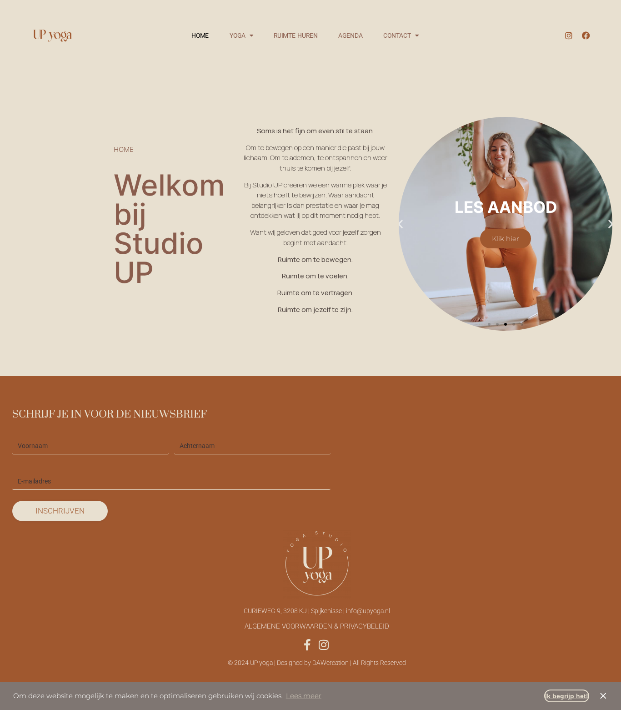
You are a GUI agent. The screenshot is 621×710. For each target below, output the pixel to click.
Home (200, 35)
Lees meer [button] (303, 695)
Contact (397, 35)
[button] (400, 224)
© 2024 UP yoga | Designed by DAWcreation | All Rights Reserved (317, 662)
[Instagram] (569, 35)
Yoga (237, 35)
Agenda (350, 35)
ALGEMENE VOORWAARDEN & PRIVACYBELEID (317, 626)
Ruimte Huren (296, 35)
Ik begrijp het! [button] (566, 696)
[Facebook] (586, 35)
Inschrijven (60, 510)
